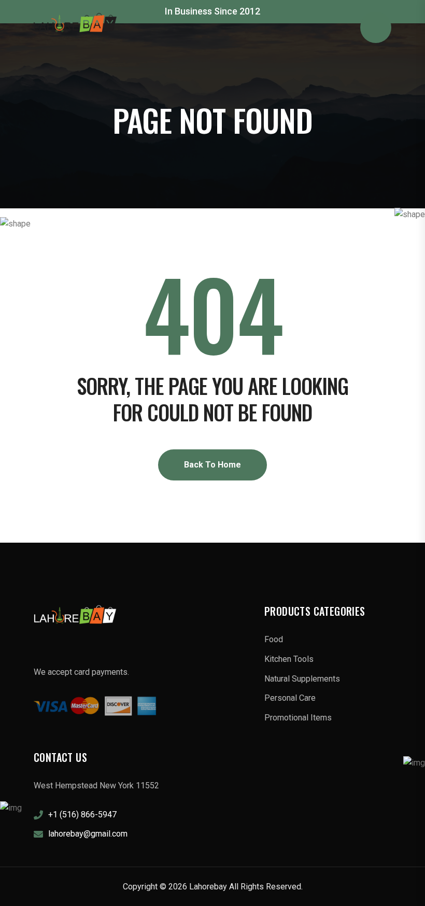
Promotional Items (298, 718)
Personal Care (290, 698)
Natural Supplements (302, 679)
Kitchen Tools (289, 659)
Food (273, 639)
